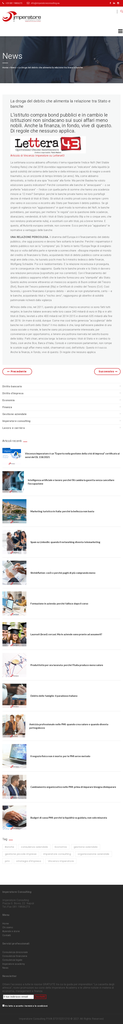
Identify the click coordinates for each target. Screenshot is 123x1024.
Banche (9, 847)
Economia (8, 400)
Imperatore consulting (16, 421)
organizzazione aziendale (93, 854)
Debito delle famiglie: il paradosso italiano (53, 695)
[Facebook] (111, 3)
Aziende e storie (11, 931)
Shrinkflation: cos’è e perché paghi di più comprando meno (62, 572)
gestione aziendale (86, 847)
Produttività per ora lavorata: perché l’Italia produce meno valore (66, 665)
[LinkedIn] (115, 3)
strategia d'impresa (28, 861)
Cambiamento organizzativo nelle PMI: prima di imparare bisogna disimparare (73, 786)
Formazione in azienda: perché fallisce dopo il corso (59, 603)
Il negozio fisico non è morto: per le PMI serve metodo (60, 756)
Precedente (19, 371)
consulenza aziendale (34, 847)
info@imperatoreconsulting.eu (45, 3)
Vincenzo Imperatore (61, 861)
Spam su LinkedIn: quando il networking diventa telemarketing (65, 542)
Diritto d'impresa (12, 393)
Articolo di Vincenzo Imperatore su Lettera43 (37, 156)
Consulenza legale (12, 960)
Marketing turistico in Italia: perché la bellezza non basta (62, 511)
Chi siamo (7, 927)
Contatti (6, 935)
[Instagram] (119, 3)
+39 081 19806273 (14, 3)
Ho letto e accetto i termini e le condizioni (26, 1006)
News (13, 67)
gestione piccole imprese (21, 854)
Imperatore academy (13, 964)
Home (5, 67)
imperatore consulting (57, 854)
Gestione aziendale (14, 414)
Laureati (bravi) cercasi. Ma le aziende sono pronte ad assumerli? (66, 634)
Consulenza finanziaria (14, 956)
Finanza (7, 407)
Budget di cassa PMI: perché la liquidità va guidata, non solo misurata (68, 817)
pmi (7, 861)
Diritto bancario (12, 386)
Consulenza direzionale (15, 952)
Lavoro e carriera (13, 428)
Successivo (106, 371)
